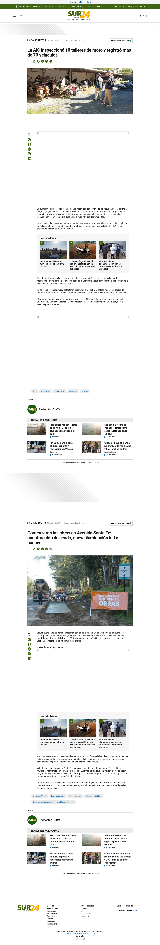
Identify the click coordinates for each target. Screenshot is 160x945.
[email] (46, 61)
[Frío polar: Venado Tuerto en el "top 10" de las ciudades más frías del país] (36, 429)
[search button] (15, 6)
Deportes (62, 7)
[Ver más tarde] (29, 61)
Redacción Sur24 (49, 409)
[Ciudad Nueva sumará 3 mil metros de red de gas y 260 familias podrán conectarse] (91, 447)
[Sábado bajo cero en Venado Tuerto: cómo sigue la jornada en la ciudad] (91, 429)
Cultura (71, 7)
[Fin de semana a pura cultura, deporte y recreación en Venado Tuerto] (36, 447)
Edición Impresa (140, 6)
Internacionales (95, 7)
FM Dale (118, 6)
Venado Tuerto (24, 7)
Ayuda (93, 933)
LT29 (128, 6)
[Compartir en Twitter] (42, 61)
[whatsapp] (34, 61)
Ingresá (143, 16)
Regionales (38, 7)
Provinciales (50, 7)
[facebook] (38, 61)
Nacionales (82, 7)
